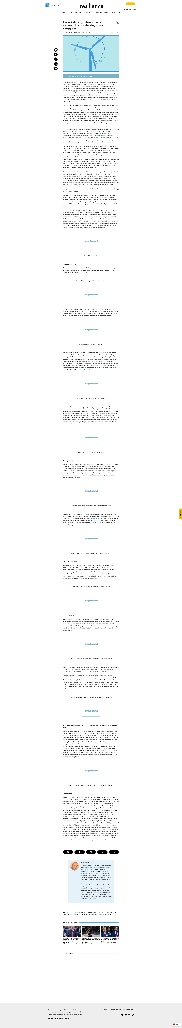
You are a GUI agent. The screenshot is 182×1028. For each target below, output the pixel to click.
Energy (71, 12)
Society (106, 12)
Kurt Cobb (66, 943)
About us (104, 1010)
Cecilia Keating (87, 943)
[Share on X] (91, 852)
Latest (64, 12)
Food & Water (98, 12)
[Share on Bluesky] (68, 852)
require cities (101, 135)
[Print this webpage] (114, 852)
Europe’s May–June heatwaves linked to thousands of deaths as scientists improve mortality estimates (91, 940)
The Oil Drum (88, 32)
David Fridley (68, 32)
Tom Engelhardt (106, 942)
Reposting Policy (53, 1018)
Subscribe (126, 1010)
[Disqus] (91, 975)
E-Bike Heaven (95, 518)
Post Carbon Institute (132, 9)
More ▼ (114, 12)
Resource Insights (74, 943)
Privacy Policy (64, 1018)
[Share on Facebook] (79, 852)
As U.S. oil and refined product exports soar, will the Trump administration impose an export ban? (71, 940)
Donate (118, 1010)
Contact (111, 1010)
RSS (132, 1010)
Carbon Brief (94, 943)
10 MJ (65, 688)
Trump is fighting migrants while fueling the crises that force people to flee (110, 940)
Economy (78, 12)
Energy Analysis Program (90, 867)
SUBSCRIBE (130, 4)
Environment (87, 12)
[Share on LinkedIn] (102, 852)
